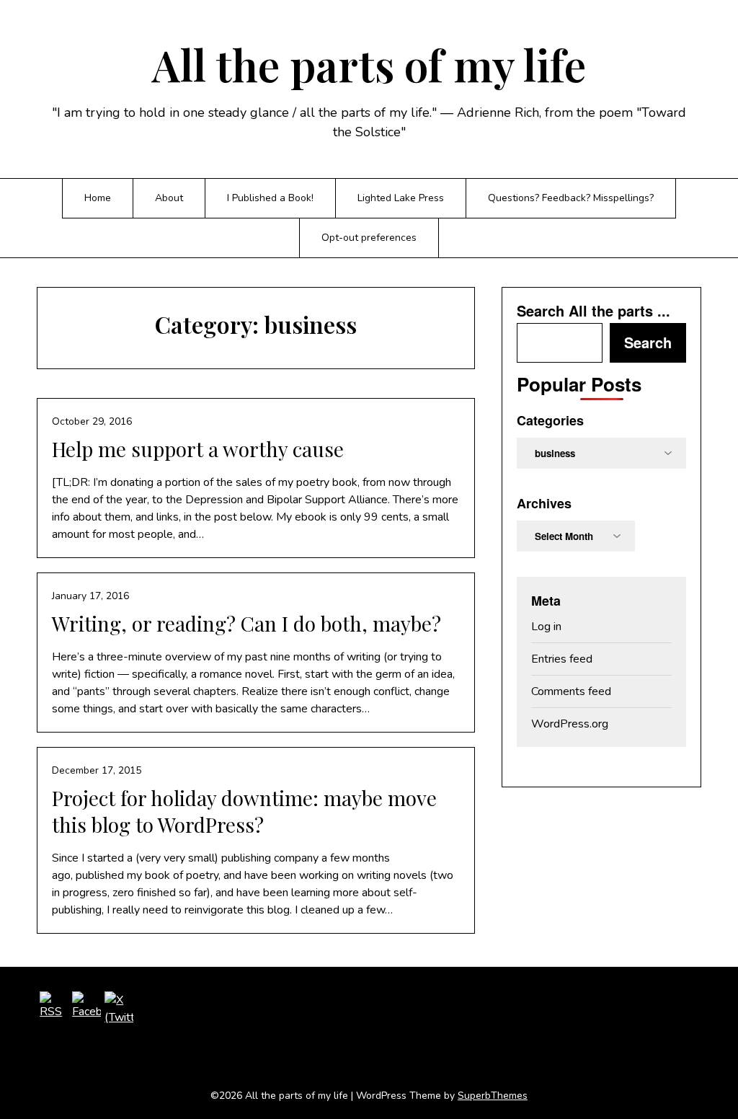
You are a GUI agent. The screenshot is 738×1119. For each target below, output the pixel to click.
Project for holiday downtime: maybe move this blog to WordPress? (244, 810)
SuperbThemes (493, 1095)
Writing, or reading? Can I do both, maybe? (246, 623)
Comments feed (571, 691)
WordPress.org (569, 724)
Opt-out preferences (369, 237)
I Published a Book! (270, 198)
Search (648, 342)
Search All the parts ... (593, 310)
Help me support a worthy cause (198, 448)
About (169, 198)
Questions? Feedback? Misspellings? (571, 198)
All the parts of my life (369, 64)
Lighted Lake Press (400, 198)
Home (97, 198)
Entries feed (561, 659)
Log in (546, 626)
